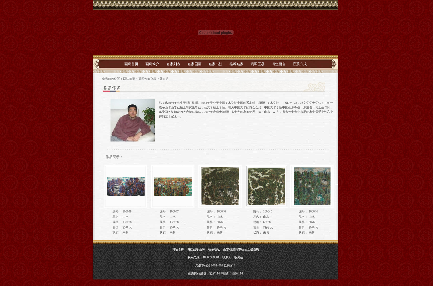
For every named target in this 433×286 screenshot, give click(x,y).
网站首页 (129, 79)
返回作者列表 (147, 79)
